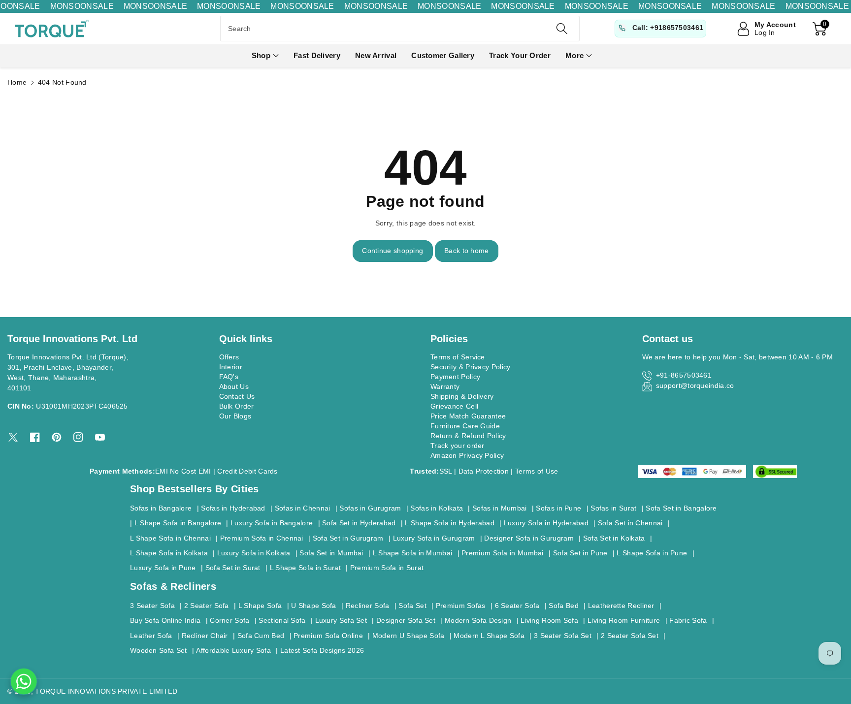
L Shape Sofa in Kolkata (169, 553)
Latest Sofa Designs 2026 (322, 650)
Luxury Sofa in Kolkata (254, 553)
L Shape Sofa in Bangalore (178, 523)
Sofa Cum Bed (261, 636)
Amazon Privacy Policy (467, 455)
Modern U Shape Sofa (408, 636)
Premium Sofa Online (328, 636)
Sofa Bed (563, 605)
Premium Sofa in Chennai (261, 538)
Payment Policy (455, 377)
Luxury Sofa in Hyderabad (546, 523)
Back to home (466, 251)
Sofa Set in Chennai (630, 523)
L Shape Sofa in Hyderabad (449, 523)
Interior (230, 367)
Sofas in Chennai (302, 508)
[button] (265, 56)
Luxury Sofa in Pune (163, 568)
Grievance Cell (454, 406)
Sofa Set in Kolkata (614, 538)
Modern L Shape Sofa (489, 636)
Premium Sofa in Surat (387, 568)
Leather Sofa (151, 636)
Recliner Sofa (368, 605)
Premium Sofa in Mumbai (502, 553)
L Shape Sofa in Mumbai (413, 553)
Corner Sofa (229, 620)
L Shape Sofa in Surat (305, 568)
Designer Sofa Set (405, 620)
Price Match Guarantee (468, 416)
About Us (234, 386)
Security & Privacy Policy (470, 367)
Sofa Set (412, 605)
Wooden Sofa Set (158, 650)
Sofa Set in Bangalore (681, 508)
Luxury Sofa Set (341, 620)
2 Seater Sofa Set (629, 636)
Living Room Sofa (549, 620)
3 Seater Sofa (152, 605)
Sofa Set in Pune (580, 553)
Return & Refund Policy (468, 436)
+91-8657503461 (684, 375)
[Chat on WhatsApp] (23, 681)
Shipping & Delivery (462, 396)
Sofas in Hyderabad (233, 508)
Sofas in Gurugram (370, 508)
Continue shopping (392, 251)
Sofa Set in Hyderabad (358, 523)
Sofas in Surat (613, 508)
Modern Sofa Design (478, 620)
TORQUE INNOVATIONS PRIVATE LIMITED (106, 691)
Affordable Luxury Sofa (233, 650)
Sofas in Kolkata (436, 508)
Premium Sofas (461, 605)
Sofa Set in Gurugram (348, 538)
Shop (261, 55)
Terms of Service (457, 357)
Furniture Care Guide (465, 426)
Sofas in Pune (558, 508)
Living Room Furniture (624, 620)
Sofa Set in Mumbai (331, 553)
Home (17, 82)
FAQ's (229, 377)
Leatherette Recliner (621, 605)
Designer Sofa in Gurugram (529, 538)
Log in (764, 32)
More (574, 55)
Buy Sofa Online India (165, 620)
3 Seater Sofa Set (562, 636)
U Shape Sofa (313, 605)
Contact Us (237, 396)
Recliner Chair (205, 636)
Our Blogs (235, 416)
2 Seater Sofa (206, 605)
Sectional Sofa (282, 620)
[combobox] (400, 28)
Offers (229, 357)
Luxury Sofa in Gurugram (434, 538)
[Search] (561, 28)
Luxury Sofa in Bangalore (271, 523)
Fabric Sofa (688, 620)
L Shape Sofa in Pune (652, 553)
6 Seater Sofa (517, 605)
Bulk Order (236, 406)
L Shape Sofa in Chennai (170, 538)
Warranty (444, 386)
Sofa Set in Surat (233, 568)
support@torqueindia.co (695, 385)
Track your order (457, 445)
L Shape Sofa (260, 605)
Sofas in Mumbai (499, 508)
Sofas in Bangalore (161, 508)
